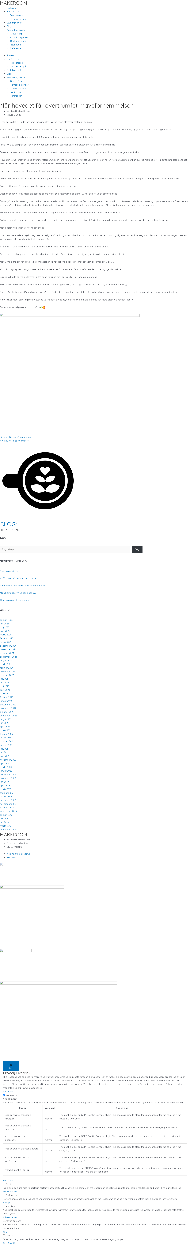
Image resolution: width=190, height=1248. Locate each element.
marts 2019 (5, 789)
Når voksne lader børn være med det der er (23, 585)
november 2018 (8, 803)
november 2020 (8, 759)
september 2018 (8, 811)
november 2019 (8, 778)
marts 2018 (5, 825)
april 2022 (5, 726)
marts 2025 (6, 634)
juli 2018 (4, 818)
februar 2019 (6, 792)
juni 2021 (4, 752)
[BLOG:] (38, 518)
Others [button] (6, 1232)
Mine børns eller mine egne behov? (18, 592)
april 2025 (5, 631)
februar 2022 (6, 734)
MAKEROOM (13, 3)
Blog (9, 26)
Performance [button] (10, 1191)
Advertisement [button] (10, 1217)
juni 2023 (4, 682)
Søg (137, 549)
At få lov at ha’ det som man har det (18, 578)
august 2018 (6, 814)
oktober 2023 (7, 675)
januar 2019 (6, 796)
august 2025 (6, 620)
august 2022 (6, 719)
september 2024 (8, 656)
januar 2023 (6, 700)
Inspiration (15, 44)
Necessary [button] (8, 1091)
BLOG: (8, 524)
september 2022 (8, 715)
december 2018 (8, 800)
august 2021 (6, 745)
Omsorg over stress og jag (14, 600)
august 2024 (6, 660)
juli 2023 (4, 678)
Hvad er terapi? (18, 19)
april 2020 (5, 763)
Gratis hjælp (16, 33)
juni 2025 (4, 623)
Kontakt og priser (19, 37)
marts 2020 (6, 767)
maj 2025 (4, 627)
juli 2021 (4, 748)
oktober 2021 (7, 741)
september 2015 (8, 829)
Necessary (11, 1095)
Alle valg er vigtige (9, 571)
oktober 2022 (7, 711)
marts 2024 (6, 664)
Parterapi (11, 8)
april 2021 (5, 756)
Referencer (16, 48)
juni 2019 (4, 781)
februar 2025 (6, 638)
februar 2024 (6, 667)
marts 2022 (6, 730)
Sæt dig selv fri (14, 22)
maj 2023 (4, 686)
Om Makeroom (18, 41)
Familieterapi (16, 15)
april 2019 (5, 785)
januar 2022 (6, 737)
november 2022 (8, 708)
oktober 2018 (7, 807)
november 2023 (8, 671)
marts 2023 (6, 693)
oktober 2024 (7, 653)
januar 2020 (6, 770)
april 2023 (5, 689)
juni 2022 (4, 722)
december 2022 (8, 704)
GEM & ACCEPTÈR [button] (12, 1243)
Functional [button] (8, 1180)
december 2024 (8, 645)
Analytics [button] (7, 1202)
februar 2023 (6, 697)
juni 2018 (4, 822)
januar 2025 (6, 642)
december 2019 (8, 774)
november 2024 (8, 649)
